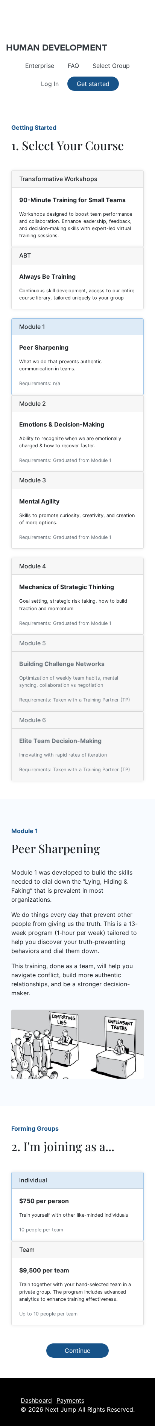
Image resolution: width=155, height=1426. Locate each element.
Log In (50, 83)
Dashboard (36, 1400)
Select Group (111, 65)
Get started (93, 83)
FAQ (73, 65)
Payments (70, 1400)
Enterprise (39, 65)
